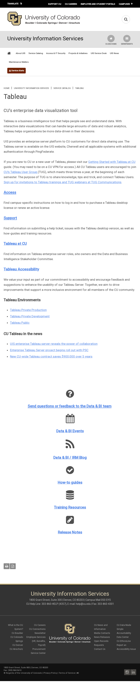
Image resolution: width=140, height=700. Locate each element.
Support (10, 218)
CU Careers (71, 4)
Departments (127, 44)
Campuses (124, 4)
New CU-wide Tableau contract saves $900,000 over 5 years (51, 356)
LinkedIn (133, 672)
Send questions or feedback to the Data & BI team (70, 406)
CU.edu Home (110, 44)
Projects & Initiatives (78, 53)
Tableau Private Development (30, 316)
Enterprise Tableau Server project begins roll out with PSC (49, 350)
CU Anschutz (16, 649)
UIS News (114, 53)
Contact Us (99, 649)
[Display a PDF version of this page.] (13, 566)
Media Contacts (102, 633)
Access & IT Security (55, 53)
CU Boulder (17, 633)
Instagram (127, 672)
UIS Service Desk (99, 53)
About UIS (20, 53)
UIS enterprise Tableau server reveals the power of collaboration (54, 344)
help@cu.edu (83, 603)
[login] (78, 673)
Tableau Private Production (28, 310)
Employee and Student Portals (98, 4)
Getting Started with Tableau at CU (111, 162)
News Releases (102, 637)
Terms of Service (67, 673)
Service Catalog (36, 53)
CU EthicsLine (124, 641)
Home (6, 88)
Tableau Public (20, 322)
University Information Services (31, 88)
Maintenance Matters (19, 62)
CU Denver (17, 645)
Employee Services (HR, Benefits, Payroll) (36, 641)
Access (10, 192)
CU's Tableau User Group (21, 172)
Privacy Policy (50, 673)
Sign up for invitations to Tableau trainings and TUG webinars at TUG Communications (62, 182)
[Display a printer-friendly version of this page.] (6, 566)
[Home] (43, 25)
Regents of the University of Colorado (24, 673)
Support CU (54, 4)
